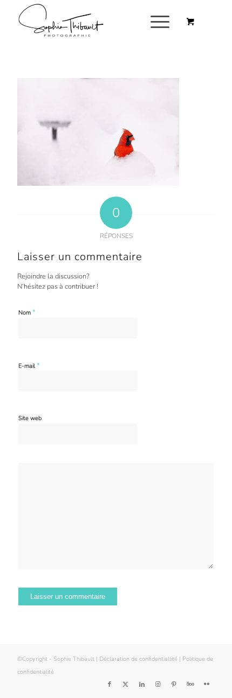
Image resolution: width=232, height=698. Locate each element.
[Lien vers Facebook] (109, 684)
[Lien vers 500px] (190, 684)
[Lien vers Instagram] (158, 684)
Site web (30, 418)
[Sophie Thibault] (96, 22)
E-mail (29, 366)
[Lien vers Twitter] (126, 684)
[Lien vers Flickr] (207, 684)
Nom (27, 312)
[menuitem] (158, 22)
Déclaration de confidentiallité (138, 659)
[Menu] (154, 22)
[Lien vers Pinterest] (174, 684)
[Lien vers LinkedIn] (142, 684)
